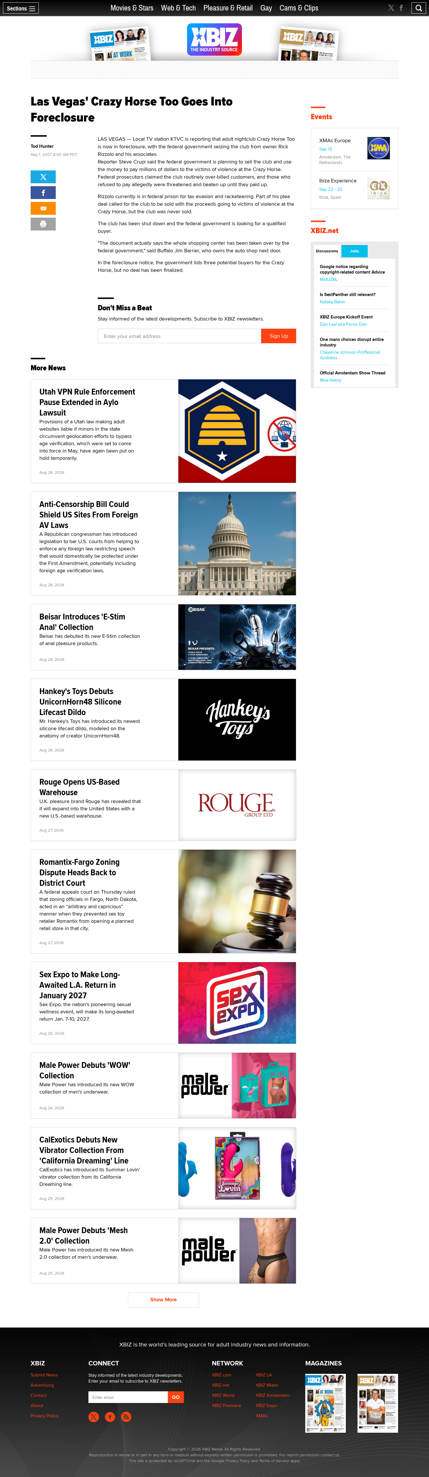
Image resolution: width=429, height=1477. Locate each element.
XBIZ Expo (266, 1405)
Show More (163, 1299)
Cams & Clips (299, 8)
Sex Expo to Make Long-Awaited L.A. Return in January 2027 (79, 984)
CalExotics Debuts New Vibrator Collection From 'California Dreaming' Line (83, 1150)
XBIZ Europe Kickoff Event (346, 317)
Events (321, 116)
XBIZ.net (325, 230)
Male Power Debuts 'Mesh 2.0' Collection (83, 1235)
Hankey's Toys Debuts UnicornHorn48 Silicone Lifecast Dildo (80, 701)
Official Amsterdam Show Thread (353, 373)
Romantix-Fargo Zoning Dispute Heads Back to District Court (79, 872)
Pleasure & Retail (228, 8)
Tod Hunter (42, 146)
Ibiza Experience (338, 180)
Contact (39, 1395)
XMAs (262, 1415)
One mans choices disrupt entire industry (352, 342)
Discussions (327, 251)
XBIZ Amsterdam (273, 1395)
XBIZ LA (264, 1375)
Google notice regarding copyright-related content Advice (352, 269)
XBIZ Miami (267, 1385)
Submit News (44, 1375)
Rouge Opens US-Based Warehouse (79, 786)
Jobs (354, 251)
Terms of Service (274, 1461)
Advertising (42, 1385)
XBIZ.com (221, 1375)
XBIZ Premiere (226, 1405)
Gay (266, 8)
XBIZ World (223, 1395)
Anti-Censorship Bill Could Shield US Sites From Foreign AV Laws (88, 514)
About (37, 1405)
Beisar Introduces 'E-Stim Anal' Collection (82, 621)
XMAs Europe (335, 140)
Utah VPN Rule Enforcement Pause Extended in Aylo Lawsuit (87, 402)
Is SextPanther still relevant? (348, 294)
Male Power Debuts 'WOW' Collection (84, 1070)
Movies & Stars (132, 8)
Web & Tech (178, 8)
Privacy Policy (45, 1415)
